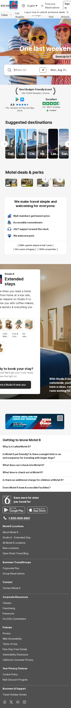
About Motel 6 (10, 532)
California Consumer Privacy (18, 659)
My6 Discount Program (15, 679)
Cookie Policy (10, 674)
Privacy (7, 633)
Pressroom (8, 613)
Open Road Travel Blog (15, 553)
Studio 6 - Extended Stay (17, 537)
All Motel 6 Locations (14, 542)
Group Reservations (14, 573)
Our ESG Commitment (14, 618)
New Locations (11, 548)
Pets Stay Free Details (15, 649)
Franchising (9, 608)
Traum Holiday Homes (15, 694)
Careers (7, 603)
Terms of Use (10, 644)
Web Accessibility (12, 638)
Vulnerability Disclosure (15, 654)
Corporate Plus (11, 568)
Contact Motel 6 (11, 588)
